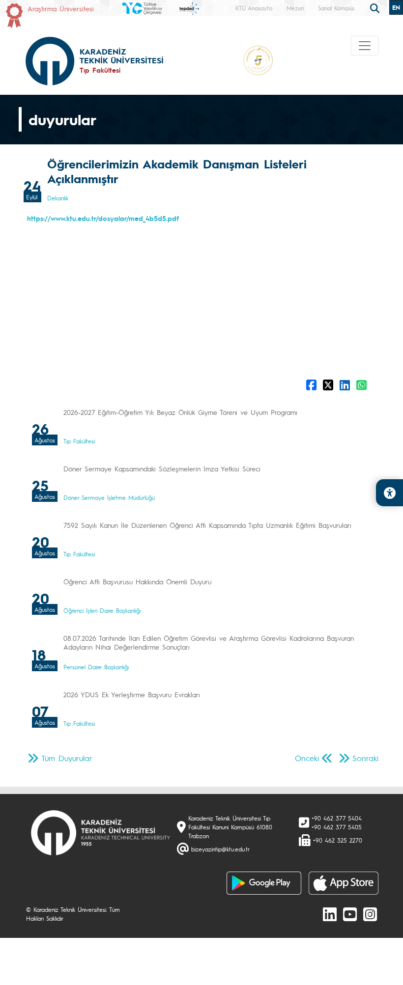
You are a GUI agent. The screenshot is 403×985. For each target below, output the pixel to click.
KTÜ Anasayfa (253, 8)
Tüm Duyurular (66, 758)
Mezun (295, 8)
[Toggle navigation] (364, 45)
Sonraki (365, 758)
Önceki (307, 758)
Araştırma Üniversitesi (61, 8)
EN (396, 7)
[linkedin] (330, 913)
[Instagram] (370, 913)
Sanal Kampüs (336, 8)
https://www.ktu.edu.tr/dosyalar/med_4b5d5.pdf (103, 218)
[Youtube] (350, 913)
